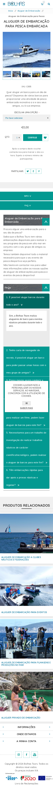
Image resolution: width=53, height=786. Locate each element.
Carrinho (43, 2)
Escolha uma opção (26, 112)
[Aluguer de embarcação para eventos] (26, 586)
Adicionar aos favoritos (45, 137)
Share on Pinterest (38, 171)
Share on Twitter (27, 171)
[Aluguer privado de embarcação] (26, 691)
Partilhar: (17, 171)
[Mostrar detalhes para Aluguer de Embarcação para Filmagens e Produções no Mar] (26, 638)
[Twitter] (18, 754)
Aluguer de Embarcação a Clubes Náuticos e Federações (21, 558)
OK (27, 403)
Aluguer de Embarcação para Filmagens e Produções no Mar (26, 663)
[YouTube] (34, 754)
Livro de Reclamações (26, 783)
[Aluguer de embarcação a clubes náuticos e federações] (26, 533)
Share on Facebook (33, 171)
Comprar (32, 137)
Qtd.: (7, 137)
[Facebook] (26, 754)
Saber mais (26, 408)
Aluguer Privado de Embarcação (20, 717)
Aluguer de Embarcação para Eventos (24, 612)
